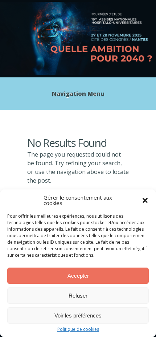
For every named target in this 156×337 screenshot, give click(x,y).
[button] (145, 200)
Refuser (78, 296)
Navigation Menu (78, 94)
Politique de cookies (78, 329)
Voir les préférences (78, 315)
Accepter (78, 276)
